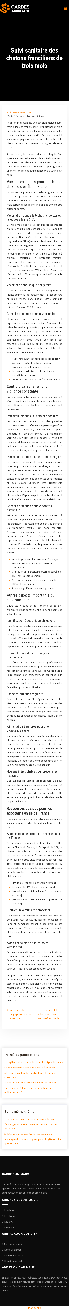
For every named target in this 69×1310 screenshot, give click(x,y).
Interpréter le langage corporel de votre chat (21, 1014)
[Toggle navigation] (65, 8)
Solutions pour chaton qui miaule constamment (30, 1082)
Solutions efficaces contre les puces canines (28, 1134)
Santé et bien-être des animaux (21, 112)
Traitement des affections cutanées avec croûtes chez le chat (48, 1016)
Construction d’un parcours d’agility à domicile (29, 1067)
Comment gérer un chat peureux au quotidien (29, 1119)
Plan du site (34, 1308)
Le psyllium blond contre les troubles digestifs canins (33, 1062)
